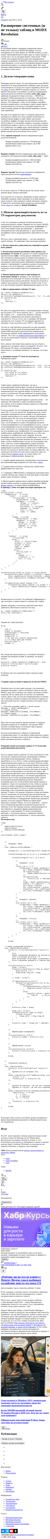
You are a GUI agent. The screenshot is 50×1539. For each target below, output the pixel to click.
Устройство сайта (12, 1499)
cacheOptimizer (25, 174)
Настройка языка (8, 1535)
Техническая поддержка (24, 1535)
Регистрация (11, 1473)
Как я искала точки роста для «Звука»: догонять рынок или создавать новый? (23, 1324)
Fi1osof (4, 20)
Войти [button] (3, 15)
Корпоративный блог (14, 1518)
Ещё (8, 1429)
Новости (9, 1483)
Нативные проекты (13, 1522)
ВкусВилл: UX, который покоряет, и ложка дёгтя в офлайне (23, 1326)
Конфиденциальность (14, 1510)
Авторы (9, 1489)
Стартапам (10, 1526)
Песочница (10, 1491)
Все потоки (9, 2)
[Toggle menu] (2, 2)
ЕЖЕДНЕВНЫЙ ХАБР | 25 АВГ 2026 (16, 1265)
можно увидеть (7, 485)
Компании (10, 1487)
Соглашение (10, 1508)
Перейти (5, 1259)
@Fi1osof (4, 1194)
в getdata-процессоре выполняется (30, 336)
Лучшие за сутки (8, 1439)
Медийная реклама (13, 1520)
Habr (14, 1537)
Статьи (8, 1481)
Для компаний (11, 1503)
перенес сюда (17, 454)
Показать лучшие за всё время (13, 1443)
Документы (10, 1506)
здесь (6, 90)
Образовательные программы (17, 1524)
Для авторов (10, 1501)
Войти (8, 1471)
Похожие (18, 1439)
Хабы (8, 1485)
